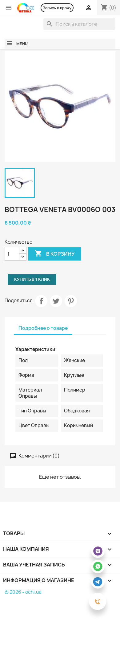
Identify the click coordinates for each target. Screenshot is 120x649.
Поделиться (41, 301)
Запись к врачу (57, 7)
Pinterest (71, 301)
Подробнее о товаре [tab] (43, 328)
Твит (56, 301)
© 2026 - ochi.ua (23, 592)
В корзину (55, 253)
